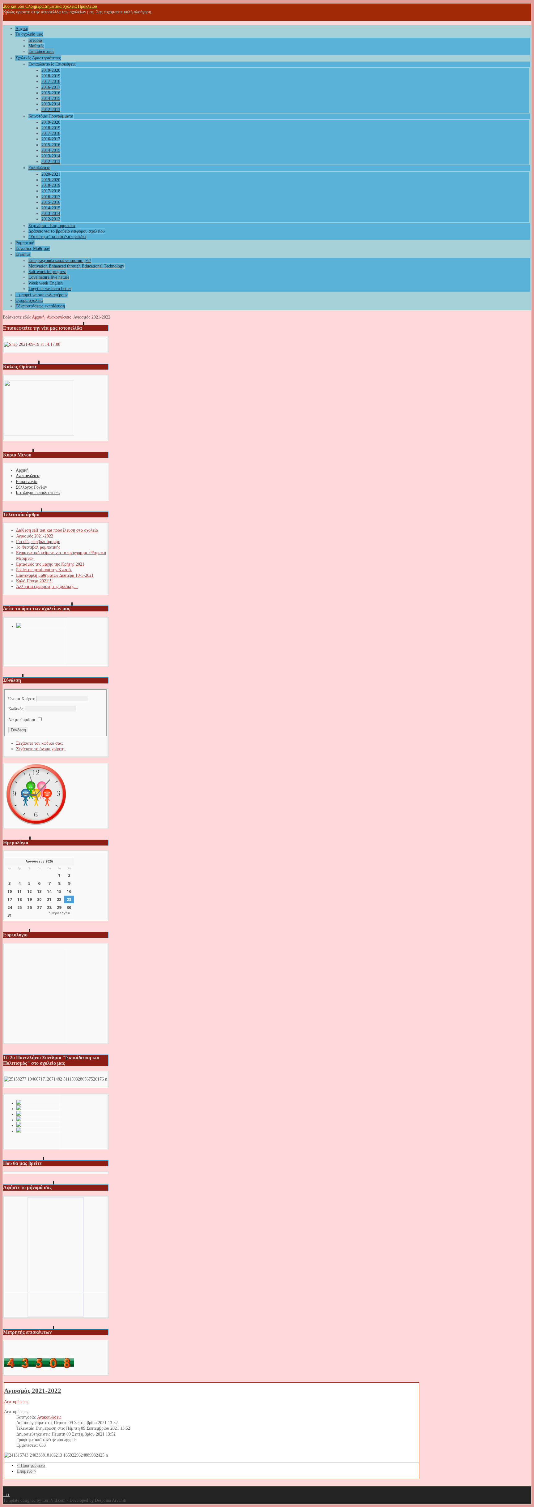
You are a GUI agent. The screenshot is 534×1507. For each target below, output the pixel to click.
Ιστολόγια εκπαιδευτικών (38, 492)
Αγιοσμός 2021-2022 (34, 536)
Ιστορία (35, 40)
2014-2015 (50, 98)
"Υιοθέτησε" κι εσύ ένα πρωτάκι (57, 236)
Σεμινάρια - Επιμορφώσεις (52, 225)
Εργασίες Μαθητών (32, 248)
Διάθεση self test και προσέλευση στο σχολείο (57, 530)
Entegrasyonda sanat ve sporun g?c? (59, 260)
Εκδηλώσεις (39, 167)
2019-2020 (50, 70)
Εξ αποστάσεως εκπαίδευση (40, 306)
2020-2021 (50, 174)
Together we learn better (49, 288)
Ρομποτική (24, 243)
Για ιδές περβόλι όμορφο (38, 541)
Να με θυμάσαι (21, 719)
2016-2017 (50, 87)
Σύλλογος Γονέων (31, 487)
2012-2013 (50, 109)
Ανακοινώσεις (59, 317)
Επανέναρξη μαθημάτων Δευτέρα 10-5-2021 (55, 575)
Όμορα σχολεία (29, 300)
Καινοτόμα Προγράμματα (50, 116)
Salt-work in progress (47, 271)
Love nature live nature (48, 277)
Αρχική (21, 28)
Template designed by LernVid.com (34, 1500)
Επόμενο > (26, 1471)
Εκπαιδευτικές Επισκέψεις (52, 64)
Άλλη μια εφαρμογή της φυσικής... (47, 586)
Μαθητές (36, 46)
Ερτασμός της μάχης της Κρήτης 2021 (50, 564)
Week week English (45, 283)
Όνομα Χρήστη (21, 698)
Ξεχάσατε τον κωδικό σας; (39, 743)
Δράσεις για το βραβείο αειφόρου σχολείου (66, 231)
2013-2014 (50, 104)
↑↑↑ (6, 1494)
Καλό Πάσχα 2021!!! (34, 581)
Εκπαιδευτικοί (41, 51)
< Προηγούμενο (31, 1465)
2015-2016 (50, 93)
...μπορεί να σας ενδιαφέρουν (41, 295)
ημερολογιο (59, 913)
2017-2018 (50, 81)
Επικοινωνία (26, 481)
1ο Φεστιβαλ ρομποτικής (38, 547)
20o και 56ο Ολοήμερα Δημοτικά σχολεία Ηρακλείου (50, 6)
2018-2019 (50, 76)
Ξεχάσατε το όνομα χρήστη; (41, 749)
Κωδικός (15, 709)
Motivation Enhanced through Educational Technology (76, 266)
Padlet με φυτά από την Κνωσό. (44, 569)
